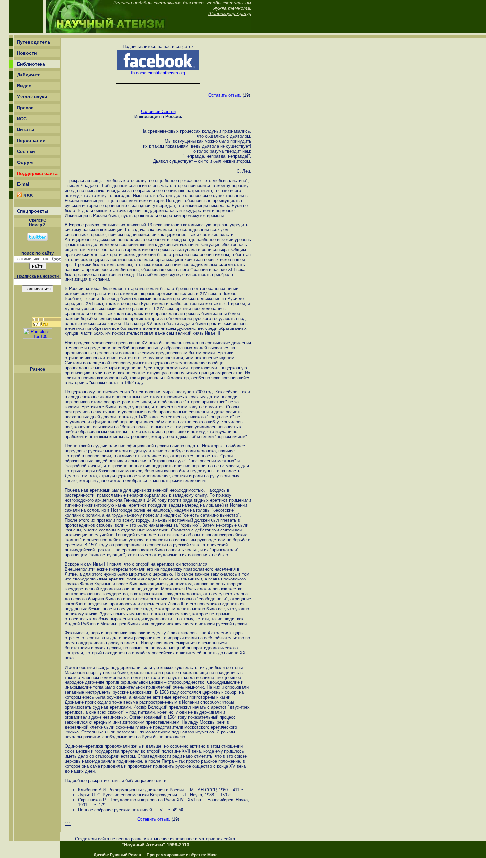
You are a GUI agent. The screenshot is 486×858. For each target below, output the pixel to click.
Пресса (25, 107)
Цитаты (25, 129)
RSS (27, 195)
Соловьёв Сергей (158, 111)
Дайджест (28, 74)
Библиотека (31, 64)
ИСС (22, 118)
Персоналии (31, 140)
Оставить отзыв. (224, 95)
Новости (27, 53)
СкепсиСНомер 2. (37, 222)
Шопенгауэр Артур (229, 13)
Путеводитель (34, 42)
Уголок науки (32, 96)
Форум (25, 162)
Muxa (212, 855)
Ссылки (26, 151)
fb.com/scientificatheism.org (158, 72)
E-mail (24, 184)
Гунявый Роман (125, 855)
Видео (24, 85)
